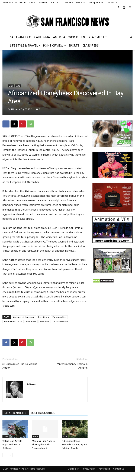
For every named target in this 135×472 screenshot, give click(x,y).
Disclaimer (73, 468)
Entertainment (92, 37)
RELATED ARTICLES (16, 413)
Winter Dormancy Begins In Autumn (72, 365)
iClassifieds (68, 2)
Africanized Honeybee (23, 317)
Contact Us (112, 2)
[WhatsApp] (30, 123)
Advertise (42, 2)
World (73, 37)
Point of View (53, 45)
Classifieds (90, 45)
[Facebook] (118, 7)
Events (32, 2)
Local (11, 86)
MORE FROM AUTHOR (43, 413)
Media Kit (80, 2)
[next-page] (10, 455)
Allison (14, 109)
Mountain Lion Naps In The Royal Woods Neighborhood (43, 444)
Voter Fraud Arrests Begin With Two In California (12, 444)
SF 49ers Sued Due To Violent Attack (19, 365)
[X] (130, 7)
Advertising (104, 468)
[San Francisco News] (67, 21)
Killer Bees (31, 321)
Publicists (55, 2)
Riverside (44, 321)
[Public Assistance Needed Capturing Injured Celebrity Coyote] (75, 429)
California (42, 37)
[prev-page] (4, 455)
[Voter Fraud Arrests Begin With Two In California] (15, 429)
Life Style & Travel (24, 45)
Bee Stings (43, 317)
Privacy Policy (88, 468)
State (18, 86)
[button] (131, 37)
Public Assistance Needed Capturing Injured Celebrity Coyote (75, 444)
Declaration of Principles (14, 2)
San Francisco (20, 37)
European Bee (59, 317)
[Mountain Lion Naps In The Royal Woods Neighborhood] (45, 429)
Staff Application (96, 2)
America (59, 37)
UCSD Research (60, 321)
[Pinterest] (22, 123)
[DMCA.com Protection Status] (103, 282)
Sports (74, 45)
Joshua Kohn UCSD (13, 321)
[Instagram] (124, 7)
